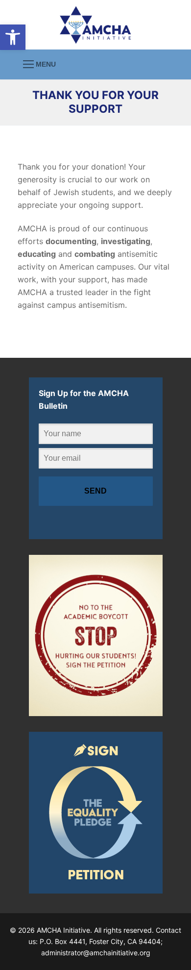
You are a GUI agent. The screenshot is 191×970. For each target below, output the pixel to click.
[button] (12, 37)
